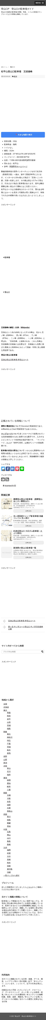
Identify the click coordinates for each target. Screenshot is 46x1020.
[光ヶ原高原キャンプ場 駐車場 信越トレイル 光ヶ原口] (6, 520)
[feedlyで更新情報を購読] (3, 479)
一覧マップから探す (11, 875)
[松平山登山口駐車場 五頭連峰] (12, 469)
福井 (9, 775)
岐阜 (9, 786)
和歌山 (9, 811)
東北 (5, 710)
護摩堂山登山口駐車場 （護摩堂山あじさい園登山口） (27, 500)
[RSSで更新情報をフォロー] (7, 479)
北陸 (5, 766)
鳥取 (9, 841)
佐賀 (9, 853)
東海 (5, 778)
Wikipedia (25, 327)
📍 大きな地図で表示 (23, 135)
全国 (5, 704)
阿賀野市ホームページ (18, 166)
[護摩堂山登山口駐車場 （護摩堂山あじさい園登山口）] (6, 503)
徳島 (9, 820)
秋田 (9, 716)
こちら (29, 887)
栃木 (9, 750)
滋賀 (9, 805)
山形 (9, 722)
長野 (5, 756)
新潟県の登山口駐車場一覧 (24, 548)
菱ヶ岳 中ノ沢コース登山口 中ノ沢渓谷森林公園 (25, 628)
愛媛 (9, 823)
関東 (5, 732)
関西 (5, 793)
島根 (9, 844)
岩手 (9, 719)
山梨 (5, 760)
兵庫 (9, 808)
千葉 (9, 744)
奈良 (9, 802)
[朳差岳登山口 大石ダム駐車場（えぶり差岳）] (6, 535)
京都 (9, 795)
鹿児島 (9, 869)
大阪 (9, 798)
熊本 (9, 863)
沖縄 (9, 872)
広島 (9, 832)
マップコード (6, 434)
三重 (9, 790)
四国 (5, 814)
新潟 (15, 76)
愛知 (9, 783)
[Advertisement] (23, 40)
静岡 (9, 780)
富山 (9, 768)
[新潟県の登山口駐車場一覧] (6, 552)
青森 (9, 713)
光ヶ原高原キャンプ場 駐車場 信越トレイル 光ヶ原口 (28, 517)
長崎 (9, 859)
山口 (9, 838)
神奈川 (9, 737)
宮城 (9, 725)
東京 (9, 734)
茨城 (9, 747)
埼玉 (9, 740)
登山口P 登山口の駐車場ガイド (17, 9)
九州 (5, 848)
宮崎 (9, 866)
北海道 (6, 707)
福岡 (9, 850)
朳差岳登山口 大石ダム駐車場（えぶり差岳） (27, 532)
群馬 (9, 753)
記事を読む (29, 511)
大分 (9, 856)
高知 (9, 826)
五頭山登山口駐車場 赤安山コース (14, 360)
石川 (9, 771)
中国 (5, 829)
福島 (9, 729)
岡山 (9, 835)
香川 (9, 817)
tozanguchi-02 (10, 485)
